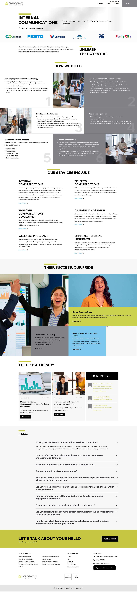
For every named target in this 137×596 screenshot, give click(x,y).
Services (100, 3)
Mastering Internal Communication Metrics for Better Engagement (34, 404)
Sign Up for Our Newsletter (104, 568)
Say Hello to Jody (114, 1)
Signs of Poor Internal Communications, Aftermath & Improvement (102, 407)
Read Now (38, 348)
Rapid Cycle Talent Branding (51, 564)
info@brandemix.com (102, 563)
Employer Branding (25, 556)
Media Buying (46, 559)
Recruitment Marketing (26, 559)
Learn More (22, 203)
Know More (26, 417)
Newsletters (71, 564)
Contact (116, 3)
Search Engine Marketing (50, 561)
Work (108, 3)
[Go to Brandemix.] (20, 28)
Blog (68, 559)
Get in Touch (110, 538)
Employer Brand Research (50, 556)
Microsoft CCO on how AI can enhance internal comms (66, 403)
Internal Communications (26, 561)
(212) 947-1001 (100, 560)
